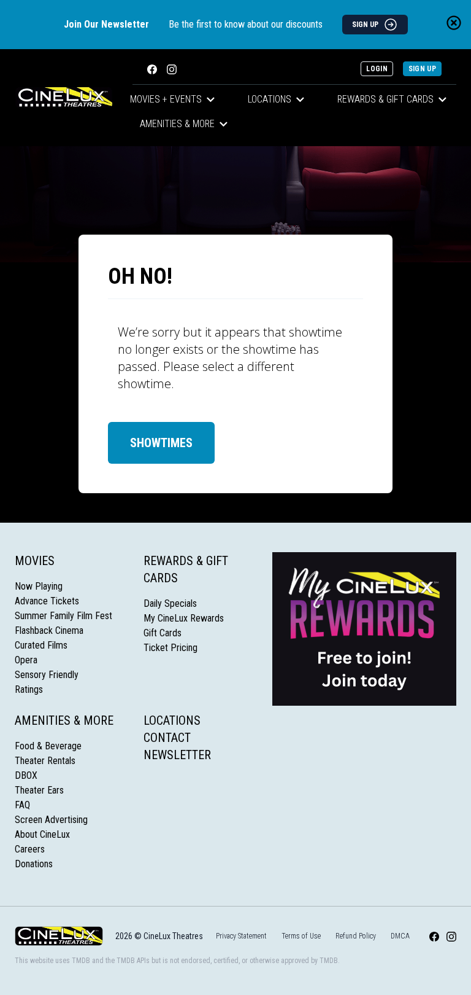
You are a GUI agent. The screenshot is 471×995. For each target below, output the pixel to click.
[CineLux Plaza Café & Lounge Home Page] (64, 98)
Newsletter (177, 754)
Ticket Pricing (170, 648)
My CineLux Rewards (184, 618)
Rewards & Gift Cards (385, 99)
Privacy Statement (241, 936)
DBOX (26, 775)
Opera (26, 660)
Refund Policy (355, 936)
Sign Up (422, 68)
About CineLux (42, 834)
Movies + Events (166, 99)
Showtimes (161, 442)
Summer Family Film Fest (63, 616)
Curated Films (41, 645)
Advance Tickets (47, 601)
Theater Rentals (45, 761)
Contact (167, 737)
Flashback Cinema (49, 630)
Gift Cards (163, 633)
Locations (269, 99)
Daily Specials (170, 603)
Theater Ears (39, 790)
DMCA (400, 936)
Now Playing (39, 586)
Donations (34, 864)
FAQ (22, 805)
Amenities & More (177, 124)
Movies (35, 560)
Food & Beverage (48, 746)
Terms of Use (301, 936)
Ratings (29, 689)
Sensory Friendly (46, 675)
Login (377, 68)
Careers (30, 849)
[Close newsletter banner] (453, 22)
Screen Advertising (51, 819)
